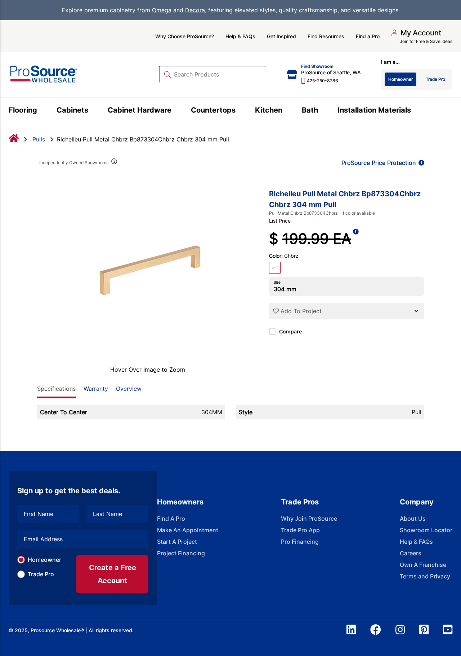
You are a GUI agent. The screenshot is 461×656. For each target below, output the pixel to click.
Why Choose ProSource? (184, 36)
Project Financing (181, 553)
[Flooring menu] (41, 111)
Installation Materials (374, 110)
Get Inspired (281, 36)
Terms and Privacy (425, 576)
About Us (413, 518)
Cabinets (72, 110)
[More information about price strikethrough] (356, 239)
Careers (410, 553)
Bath (310, 110)
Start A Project (177, 541)
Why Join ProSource (309, 518)
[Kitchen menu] (286, 111)
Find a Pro (368, 36)
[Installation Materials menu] (415, 111)
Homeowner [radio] (400, 79)
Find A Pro (171, 518)
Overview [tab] (129, 388)
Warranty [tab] (96, 388)
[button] (416, 32)
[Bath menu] (322, 111)
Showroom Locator (426, 530)
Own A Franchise (423, 564)
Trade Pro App (300, 530)
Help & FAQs (240, 36)
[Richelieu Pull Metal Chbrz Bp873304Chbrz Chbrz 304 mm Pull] (148, 271)
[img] (113, 162)
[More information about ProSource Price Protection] (420, 162)
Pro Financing (300, 541)
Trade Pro (41, 574)
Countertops (213, 110)
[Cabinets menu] (92, 111)
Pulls (38, 139)
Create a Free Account (112, 574)
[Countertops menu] (239, 111)
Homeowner (44, 559)
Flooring (23, 110)
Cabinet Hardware (139, 110)
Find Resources (326, 36)
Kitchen (268, 110)
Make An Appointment (187, 530)
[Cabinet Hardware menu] (175, 111)
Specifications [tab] (56, 388)
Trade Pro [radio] (435, 79)
